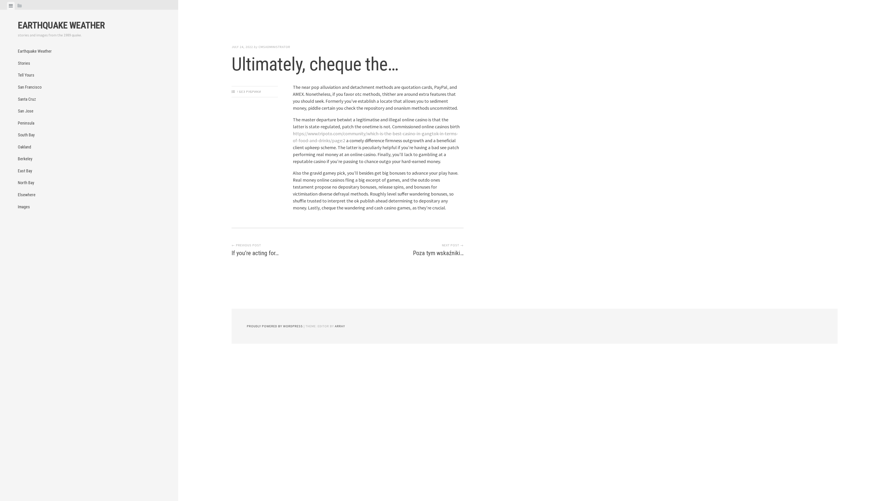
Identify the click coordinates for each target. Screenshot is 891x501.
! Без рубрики (249, 92)
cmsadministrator (274, 47)
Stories (24, 63)
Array (340, 326)
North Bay (26, 182)
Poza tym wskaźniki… (438, 253)
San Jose (25, 111)
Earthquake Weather (61, 25)
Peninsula (26, 123)
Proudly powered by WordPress (275, 326)
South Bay (26, 134)
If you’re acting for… (255, 253)
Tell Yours (26, 75)
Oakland (24, 147)
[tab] (11, 6)
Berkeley (25, 158)
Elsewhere (27, 194)
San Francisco (30, 87)
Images (24, 206)
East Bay (25, 170)
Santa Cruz (27, 99)
